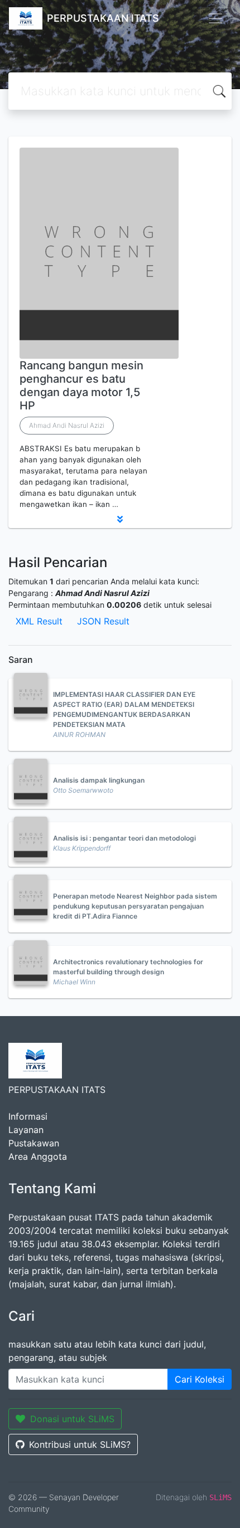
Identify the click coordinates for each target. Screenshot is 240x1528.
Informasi (27, 1116)
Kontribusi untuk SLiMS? (80, 1444)
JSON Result (103, 621)
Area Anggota (37, 1156)
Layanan (26, 1129)
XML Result (39, 621)
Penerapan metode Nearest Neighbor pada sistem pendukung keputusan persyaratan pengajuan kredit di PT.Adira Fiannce (135, 906)
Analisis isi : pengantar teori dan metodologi (124, 838)
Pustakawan (33, 1143)
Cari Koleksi (199, 1379)
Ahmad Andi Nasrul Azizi (66, 425)
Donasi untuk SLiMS (72, 1418)
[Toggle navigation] (215, 18)
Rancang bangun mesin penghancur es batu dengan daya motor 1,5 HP (81, 385)
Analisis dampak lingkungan (99, 780)
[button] (120, 519)
